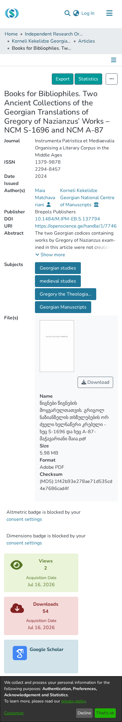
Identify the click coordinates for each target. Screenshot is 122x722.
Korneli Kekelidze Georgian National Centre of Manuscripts (41, 41)
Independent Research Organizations (54, 34)
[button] (50, 255)
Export (63, 79)
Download (97, 382)
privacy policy (73, 701)
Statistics (88, 79)
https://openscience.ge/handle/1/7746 (76, 226)
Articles (86, 41)
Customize (13, 713)
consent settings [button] (24, 519)
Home (11, 34)
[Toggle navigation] (109, 13)
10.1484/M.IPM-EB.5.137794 (67, 219)
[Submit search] (67, 13)
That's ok (105, 713)
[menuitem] (76, 13)
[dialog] (61, 699)
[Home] (11, 13)
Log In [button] (88, 13)
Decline (84, 713)
